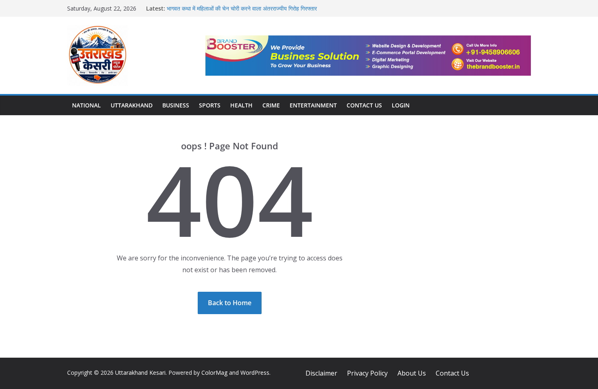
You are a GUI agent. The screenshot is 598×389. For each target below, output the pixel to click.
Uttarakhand (132, 105)
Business (175, 105)
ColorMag (214, 372)
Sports (209, 105)
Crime (271, 105)
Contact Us (364, 105)
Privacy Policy (367, 373)
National (86, 105)
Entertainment (313, 105)
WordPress (254, 372)
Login (401, 105)
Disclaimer (321, 373)
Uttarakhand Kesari (140, 372)
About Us (411, 373)
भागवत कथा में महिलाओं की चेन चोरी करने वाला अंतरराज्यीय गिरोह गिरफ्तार (242, 8)
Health (241, 105)
